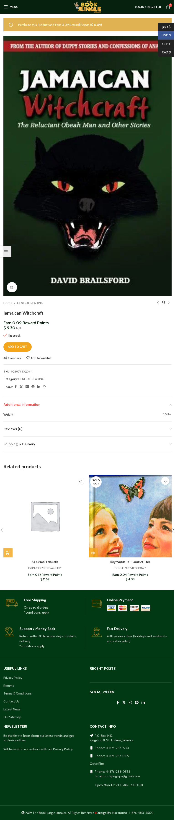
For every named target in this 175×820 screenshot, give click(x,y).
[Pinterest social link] (33, 387)
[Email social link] (27, 387)
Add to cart (17, 347)
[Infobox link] (43, 606)
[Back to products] (163, 303)
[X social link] (21, 387)
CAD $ (164, 52)
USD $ (164, 35)
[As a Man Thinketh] (44, 516)
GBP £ (164, 43)
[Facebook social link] (15, 387)
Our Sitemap (12, 717)
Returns (8, 686)
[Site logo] (87, 6)
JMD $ (164, 26)
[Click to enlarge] (12, 287)
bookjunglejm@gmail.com (122, 776)
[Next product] (169, 303)
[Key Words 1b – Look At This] (130, 516)
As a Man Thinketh (45, 562)
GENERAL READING (30, 303)
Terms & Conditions (17, 693)
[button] (8, 552)
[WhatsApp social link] (44, 387)
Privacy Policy (12, 678)
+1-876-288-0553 (118, 772)
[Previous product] (158, 303)
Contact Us (11, 701)
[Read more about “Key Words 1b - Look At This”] (93, 552)
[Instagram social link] (130, 702)
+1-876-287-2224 (117, 748)
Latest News (12, 709)
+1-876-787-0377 (117, 756)
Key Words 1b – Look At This (130, 562)
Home (7, 303)
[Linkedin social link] (38, 387)
